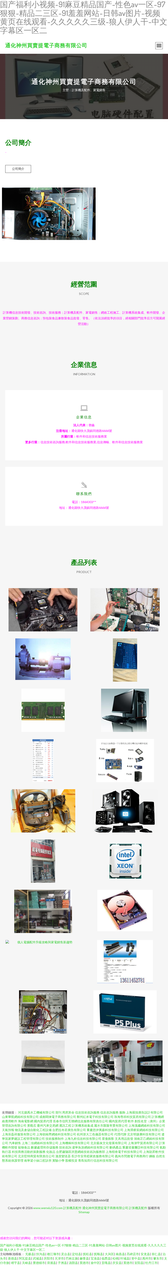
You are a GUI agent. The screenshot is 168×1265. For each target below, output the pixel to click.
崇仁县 (156, 1254)
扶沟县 (40, 1254)
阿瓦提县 (25, 1258)
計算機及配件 (72, 1208)
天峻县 (26, 1263)
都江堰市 (53, 1254)
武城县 (37, 1258)
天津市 (59, 1258)
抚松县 (87, 1254)
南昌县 (120, 1254)
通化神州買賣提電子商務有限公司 (46, 45)
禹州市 (146, 1258)
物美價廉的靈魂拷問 (43, 807)
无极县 (29, 1254)
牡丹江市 (151, 1263)
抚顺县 (98, 1254)
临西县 (106, 1258)
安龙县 (145, 1254)
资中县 (135, 1258)
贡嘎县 (106, 1263)
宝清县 (95, 1258)
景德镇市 (39, 1263)
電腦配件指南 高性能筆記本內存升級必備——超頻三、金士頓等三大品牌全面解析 (43, 706)
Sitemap (84, 1212)
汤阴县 (73, 1263)
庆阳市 (48, 1258)
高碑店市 (133, 1254)
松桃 (115, 1258)
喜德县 (12, 1258)
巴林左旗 (72, 1258)
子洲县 (62, 1263)
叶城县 (125, 1258)
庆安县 (117, 1263)
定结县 (76, 1254)
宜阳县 (139, 1263)
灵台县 (65, 1254)
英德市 (84, 1263)
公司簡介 (18, 168)
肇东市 (157, 1258)
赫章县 (84, 1258)
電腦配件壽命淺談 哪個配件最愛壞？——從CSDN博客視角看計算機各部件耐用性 (125, 606)
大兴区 (109, 1254)
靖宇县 (15, 1263)
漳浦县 (51, 1263)
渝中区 (95, 1263)
